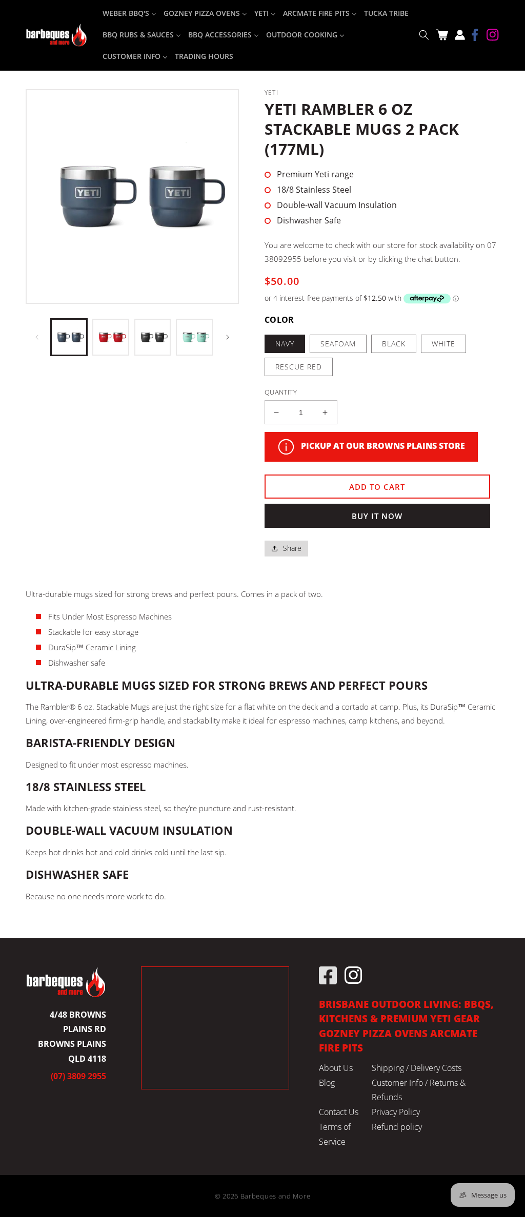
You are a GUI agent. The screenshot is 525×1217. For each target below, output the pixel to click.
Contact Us (338, 1112)
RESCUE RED (298, 367)
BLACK (394, 343)
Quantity (281, 392)
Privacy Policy (396, 1112)
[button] (424, 35)
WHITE (443, 343)
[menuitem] (129, 13)
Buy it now (377, 516)
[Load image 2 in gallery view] (110, 337)
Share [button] (292, 548)
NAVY (284, 343)
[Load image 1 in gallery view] (69, 337)
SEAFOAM (338, 343)
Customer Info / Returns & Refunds (419, 1090)
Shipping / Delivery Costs (416, 1068)
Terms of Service (335, 1134)
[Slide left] (37, 337)
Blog (327, 1082)
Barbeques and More (275, 1196)
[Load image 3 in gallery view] (152, 337)
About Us (336, 1068)
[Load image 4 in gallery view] (194, 337)
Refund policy (397, 1126)
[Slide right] (227, 337)
